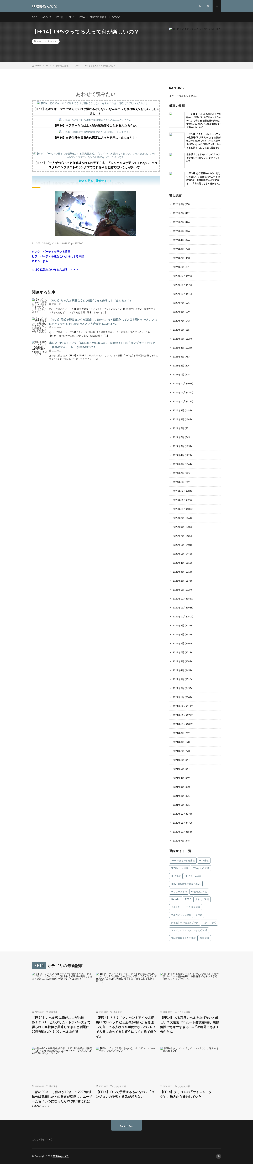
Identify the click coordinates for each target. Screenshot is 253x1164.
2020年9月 (178, 840)
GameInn (175, 899)
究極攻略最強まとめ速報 (183, 938)
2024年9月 (178, 410)
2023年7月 (178, 535)
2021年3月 (178, 786)
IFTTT (188, 899)
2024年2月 (178, 473)
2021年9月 (178, 733)
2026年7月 (178, 213)
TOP (34, 17)
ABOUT (46, 17)
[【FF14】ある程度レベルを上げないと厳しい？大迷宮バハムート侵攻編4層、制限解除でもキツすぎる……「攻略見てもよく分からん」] (177, 179)
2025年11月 (179, 284)
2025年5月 (178, 338)
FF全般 (60, 17)
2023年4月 (178, 562)
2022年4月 (178, 670)
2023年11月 (179, 499)
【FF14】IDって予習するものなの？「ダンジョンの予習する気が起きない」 (125, 1094)
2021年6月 (178, 759)
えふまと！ (176, 907)
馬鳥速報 (204, 938)
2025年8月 (178, 311)
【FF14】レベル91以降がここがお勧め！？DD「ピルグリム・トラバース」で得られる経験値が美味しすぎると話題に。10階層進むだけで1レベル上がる (203, 120)
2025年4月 (178, 347)
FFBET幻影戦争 (98, 17)
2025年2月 (178, 365)
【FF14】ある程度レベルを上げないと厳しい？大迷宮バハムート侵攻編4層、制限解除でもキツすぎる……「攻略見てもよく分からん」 (189, 1024)
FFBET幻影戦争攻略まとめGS (186, 883)
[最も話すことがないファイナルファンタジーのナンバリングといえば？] (177, 160)
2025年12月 (179, 275)
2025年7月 (178, 320)
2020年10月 (179, 831)
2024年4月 (178, 455)
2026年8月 (178, 204)
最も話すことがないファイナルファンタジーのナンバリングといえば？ (203, 157)
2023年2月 (178, 580)
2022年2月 (178, 688)
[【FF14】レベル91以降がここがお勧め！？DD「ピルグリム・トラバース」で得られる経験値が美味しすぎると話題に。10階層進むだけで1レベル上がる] (177, 120)
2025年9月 (178, 302)
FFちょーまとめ (179, 891)
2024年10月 (179, 401)
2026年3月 (178, 249)
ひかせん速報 (193, 907)
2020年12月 (179, 813)
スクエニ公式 (209, 922)
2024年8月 (178, 419)
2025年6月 (178, 329)
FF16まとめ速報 (193, 876)
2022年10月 (179, 616)
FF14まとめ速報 (201, 868)
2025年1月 (178, 374)
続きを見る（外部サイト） (95, 180)
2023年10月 (179, 508)
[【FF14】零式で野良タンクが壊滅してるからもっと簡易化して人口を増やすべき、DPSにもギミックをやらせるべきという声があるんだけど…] (39, 325)
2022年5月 (178, 661)
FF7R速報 (204, 860)
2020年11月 (179, 822)
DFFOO (116, 17)
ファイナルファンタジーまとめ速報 (189, 930)
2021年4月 (178, 777)
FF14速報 (176, 876)
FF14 (82, 17)
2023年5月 (178, 553)
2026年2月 (178, 257)
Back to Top (126, 1126)
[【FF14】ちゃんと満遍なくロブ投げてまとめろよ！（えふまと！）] (39, 306)
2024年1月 (178, 482)
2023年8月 (178, 526)
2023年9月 (178, 517)
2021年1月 (178, 804)
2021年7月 (178, 750)
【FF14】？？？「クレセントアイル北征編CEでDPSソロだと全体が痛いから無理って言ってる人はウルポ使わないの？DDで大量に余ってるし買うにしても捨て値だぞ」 (203, 141)
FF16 (71, 17)
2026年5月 (178, 231)
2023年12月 (179, 491)
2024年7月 (178, 428)
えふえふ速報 (202, 899)
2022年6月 (178, 652)
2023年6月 (178, 544)
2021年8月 (178, 741)
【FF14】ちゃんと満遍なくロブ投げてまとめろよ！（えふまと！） (90, 300)
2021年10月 (179, 724)
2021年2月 (178, 795)
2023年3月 (178, 571)
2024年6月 (178, 437)
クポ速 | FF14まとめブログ (184, 922)
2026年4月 (178, 240)
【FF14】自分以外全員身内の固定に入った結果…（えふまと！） (95, 137)
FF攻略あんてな (199, 891)
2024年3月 (178, 464)
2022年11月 (179, 607)
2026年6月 (178, 222)
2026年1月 (178, 266)
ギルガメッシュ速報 (181, 914)
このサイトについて (42, 1139)
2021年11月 (179, 715)
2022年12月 (179, 598)
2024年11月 (179, 392)
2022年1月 (178, 697)
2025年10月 (179, 293)
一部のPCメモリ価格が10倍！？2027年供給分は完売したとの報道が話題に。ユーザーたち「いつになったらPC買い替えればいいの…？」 (62, 1099)
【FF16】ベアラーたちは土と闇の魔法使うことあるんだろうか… (95, 125)
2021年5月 (178, 768)
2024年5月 (178, 446)
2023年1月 (178, 589)
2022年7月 (178, 643)
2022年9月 (178, 625)
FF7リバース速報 (179, 868)
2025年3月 (178, 356)
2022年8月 (178, 634)
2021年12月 (179, 706)
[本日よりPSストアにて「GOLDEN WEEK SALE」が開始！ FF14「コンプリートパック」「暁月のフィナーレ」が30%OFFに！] (39, 348)
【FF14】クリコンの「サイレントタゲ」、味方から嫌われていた (186, 1094)
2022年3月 (178, 679)
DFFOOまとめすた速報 (183, 860)
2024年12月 (179, 383)
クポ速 (199, 914)
